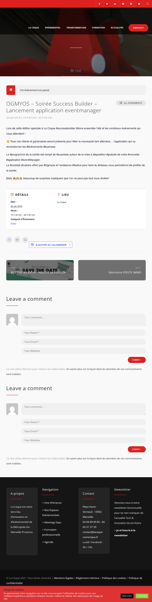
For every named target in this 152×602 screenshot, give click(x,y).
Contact (138, 27)
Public (13, 223)
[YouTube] (123, 3)
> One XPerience (52, 502)
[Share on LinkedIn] (25, 240)
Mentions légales (63, 578)
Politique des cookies (114, 578)
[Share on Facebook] (9, 240)
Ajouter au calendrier (51, 244)
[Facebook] (99, 3)
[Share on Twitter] (17, 240)
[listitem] (22, 526)
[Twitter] (107, 3)
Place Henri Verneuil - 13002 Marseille (92, 512)
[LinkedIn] (115, 3)
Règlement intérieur (87, 578)
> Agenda (47, 542)
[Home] (16, 14)
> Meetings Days (51, 522)
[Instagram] (131, 3)
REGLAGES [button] (127, 596)
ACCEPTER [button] (142, 596)
